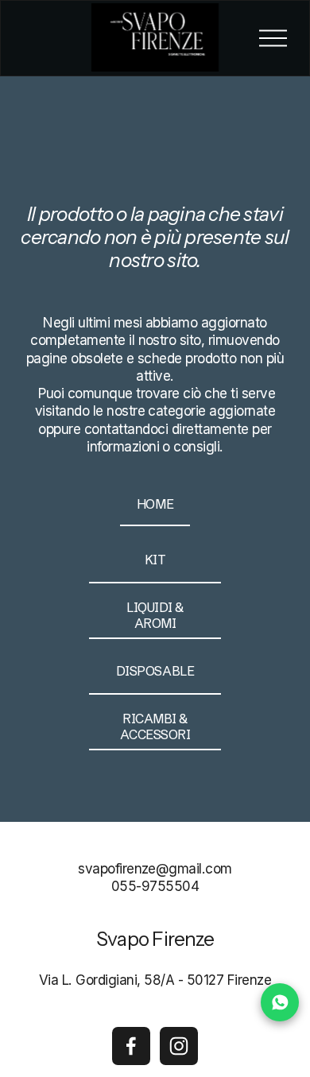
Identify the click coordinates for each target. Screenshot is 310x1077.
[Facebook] (131, 1046)
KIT (155, 560)
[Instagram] (179, 1046)
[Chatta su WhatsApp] (280, 1002)
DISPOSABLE (155, 671)
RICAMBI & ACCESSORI (155, 726)
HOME (155, 504)
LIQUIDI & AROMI (155, 615)
